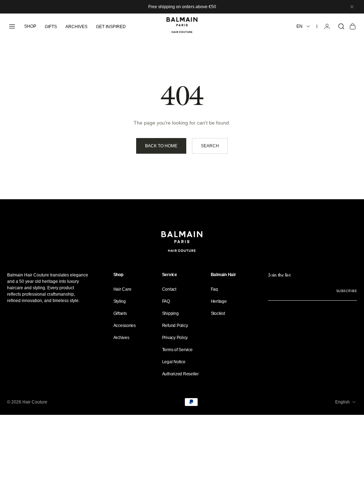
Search (210, 145)
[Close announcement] (351, 6)
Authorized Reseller (180, 373)
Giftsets (120, 313)
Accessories (124, 325)
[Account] (327, 26)
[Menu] (12, 26)
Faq (214, 289)
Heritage (219, 301)
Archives (121, 337)
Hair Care (122, 289)
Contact (169, 289)
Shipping (170, 313)
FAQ (166, 301)
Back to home (161, 145)
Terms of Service (177, 349)
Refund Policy (175, 325)
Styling (119, 301)
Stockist (218, 313)
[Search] (341, 26)
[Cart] (352, 26)
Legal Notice (174, 361)
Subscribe (346, 291)
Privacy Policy (175, 337)
